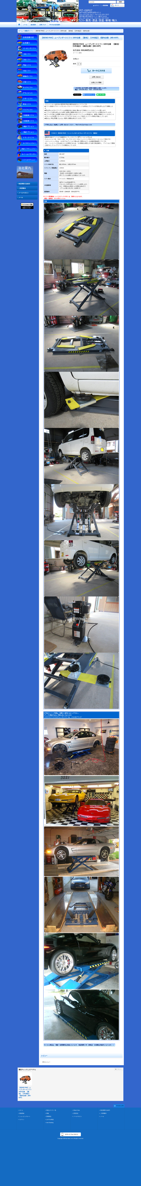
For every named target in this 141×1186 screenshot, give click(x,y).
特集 (47, 1113)
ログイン (97, 5)
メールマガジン (24, 193)
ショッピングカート (24, 1116)
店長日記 (75, 1113)
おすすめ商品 (50, 1119)
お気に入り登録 (96, 82)
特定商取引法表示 (24, 184)
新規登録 (105, 5)
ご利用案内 (22, 188)
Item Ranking (49, 1122)
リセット (119, 1069)
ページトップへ (120, 1105)
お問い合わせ (96, 77)
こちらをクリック (76, 717)
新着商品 (48, 1116)
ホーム (21, 1110)
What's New (76, 1110)
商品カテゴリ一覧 (51, 1110)
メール (21, 197)
